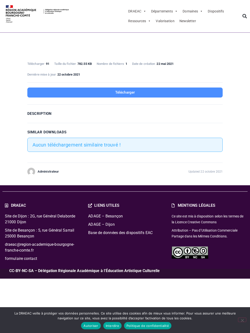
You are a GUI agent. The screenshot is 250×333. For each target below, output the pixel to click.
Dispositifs (216, 11)
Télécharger (125, 92)
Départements (162, 11)
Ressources (137, 21)
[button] (244, 16)
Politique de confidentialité (147, 326)
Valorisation (165, 21)
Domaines (190, 11)
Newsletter (187, 21)
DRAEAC (134, 11)
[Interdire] (242, 320)
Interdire (112, 326)
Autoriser (90, 326)
